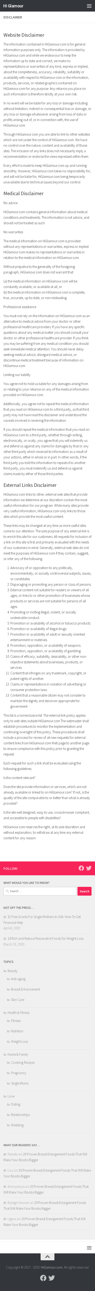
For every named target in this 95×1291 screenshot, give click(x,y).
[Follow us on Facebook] (81, 868)
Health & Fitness (18, 1012)
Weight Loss (19, 1041)
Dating (15, 1104)
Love (11, 1096)
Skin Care (17, 999)
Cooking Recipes (23, 1062)
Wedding (17, 1125)
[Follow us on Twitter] (89, 868)
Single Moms (19, 1083)
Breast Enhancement (25, 989)
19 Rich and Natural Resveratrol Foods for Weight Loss (45, 938)
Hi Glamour (13, 6)
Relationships (20, 1114)
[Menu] (89, 6)
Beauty (13, 971)
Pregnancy (18, 1073)
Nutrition (17, 1031)
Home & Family (18, 1054)
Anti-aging (18, 979)
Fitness (16, 1020)
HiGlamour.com (51, 1267)
